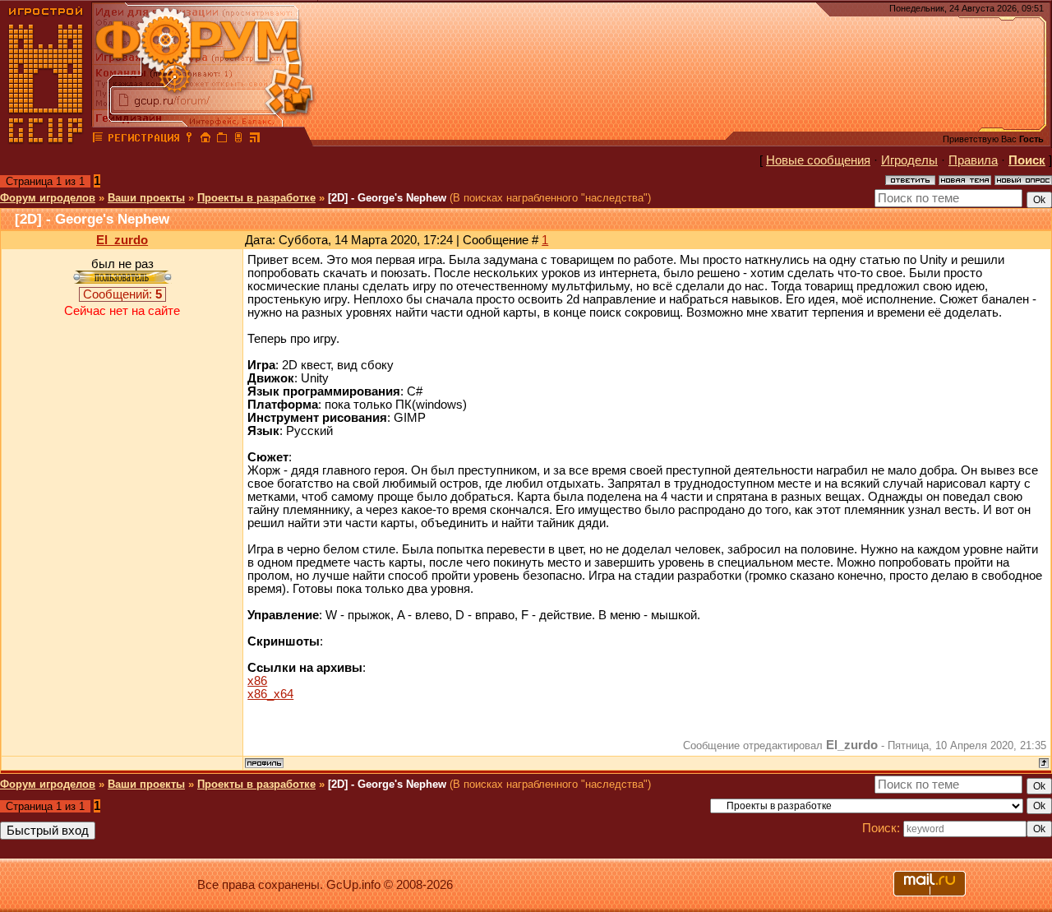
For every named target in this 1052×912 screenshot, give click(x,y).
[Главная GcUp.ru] (46, 139)
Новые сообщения (818, 160)
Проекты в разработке (256, 198)
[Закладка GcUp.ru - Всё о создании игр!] (222, 139)
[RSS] (255, 139)
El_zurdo (122, 240)
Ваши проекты (146, 198)
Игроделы (909, 160)
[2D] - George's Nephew (387, 198)
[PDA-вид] (238, 139)
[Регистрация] (143, 139)
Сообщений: (122, 294)
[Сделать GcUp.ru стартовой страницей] (205, 139)
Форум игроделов (47, 198)
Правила (973, 160)
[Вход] (189, 139)
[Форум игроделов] (98, 139)
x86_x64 (270, 694)
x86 (257, 680)
